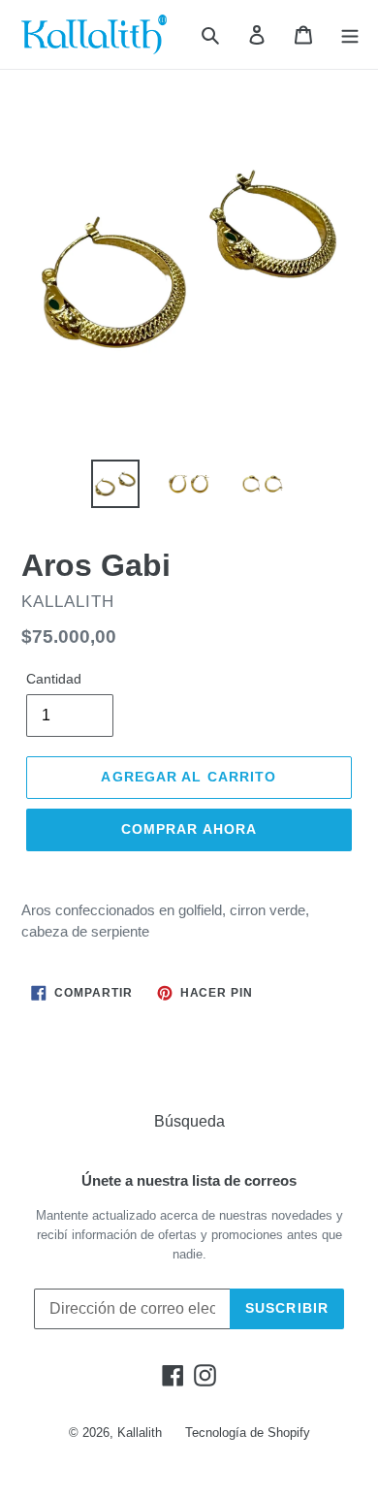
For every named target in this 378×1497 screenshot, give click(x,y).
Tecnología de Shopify (247, 1432)
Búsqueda (189, 1121)
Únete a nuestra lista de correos (189, 1180)
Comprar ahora (189, 829)
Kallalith (139, 1432)
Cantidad (53, 678)
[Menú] (350, 35)
